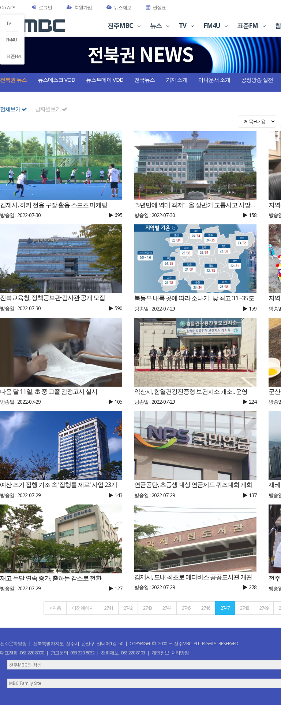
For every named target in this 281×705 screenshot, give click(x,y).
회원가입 (83, 7)
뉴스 (156, 25)
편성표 (159, 7)
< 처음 (55, 608)
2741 (108, 608)
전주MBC (121, 25)
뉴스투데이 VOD (104, 79)
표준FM (12, 56)
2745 (186, 608)
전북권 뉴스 (13, 79)
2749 (263, 608)
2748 (244, 608)
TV (8, 23)
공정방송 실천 (257, 79)
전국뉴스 (144, 79)
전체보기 (11, 109)
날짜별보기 (48, 109)
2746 (205, 608)
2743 (147, 608)
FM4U (11, 39)
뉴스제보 (122, 7)
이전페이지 (83, 608)
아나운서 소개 (214, 79)
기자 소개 (176, 79)
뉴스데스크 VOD (56, 79)
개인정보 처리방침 (170, 652)
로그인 (45, 7)
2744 (166, 608)
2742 (128, 608)
